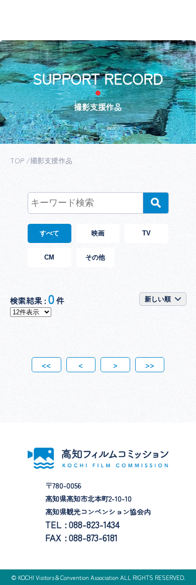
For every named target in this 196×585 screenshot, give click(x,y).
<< (46, 365)
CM (49, 257)
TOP (17, 160)
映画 (98, 233)
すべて (49, 233)
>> (149, 365)
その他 (95, 257)
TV (146, 233)
